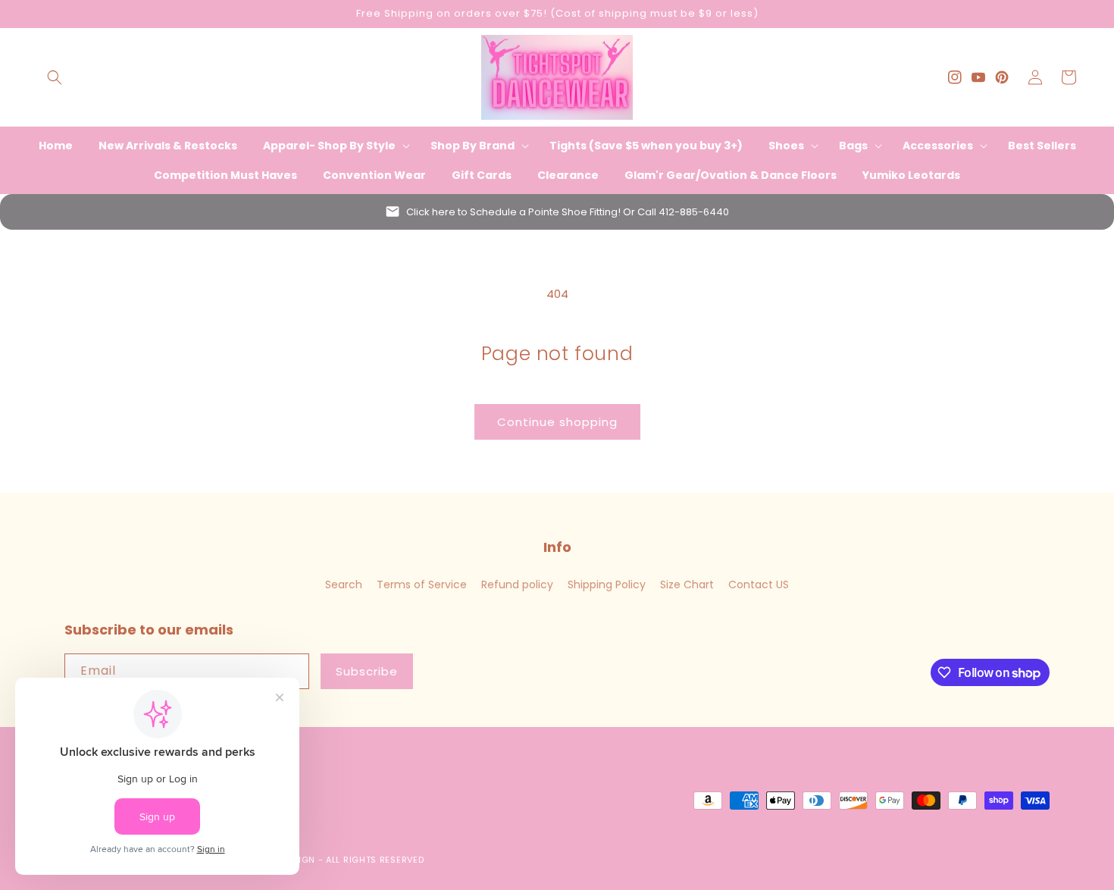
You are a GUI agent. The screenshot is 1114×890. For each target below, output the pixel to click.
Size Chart (687, 584)
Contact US (758, 584)
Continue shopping (557, 422)
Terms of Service (422, 584)
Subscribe (367, 671)
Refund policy (517, 584)
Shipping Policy (607, 584)
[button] (54, 77)
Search (343, 584)
